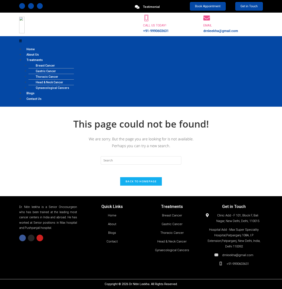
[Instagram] (31, 6)
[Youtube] (40, 6)
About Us (32, 54)
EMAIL (207, 25)
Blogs (30, 93)
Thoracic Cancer (47, 76)
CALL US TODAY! (154, 25)
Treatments (34, 60)
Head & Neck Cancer (49, 82)
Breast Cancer (45, 65)
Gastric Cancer (46, 71)
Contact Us (33, 98)
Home (30, 49)
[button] (141, 40)
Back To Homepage (141, 181)
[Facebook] (22, 6)
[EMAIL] (206, 18)
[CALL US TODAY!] (146, 18)
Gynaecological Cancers (52, 88)
